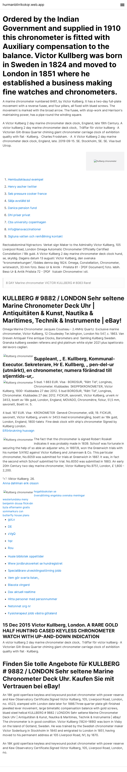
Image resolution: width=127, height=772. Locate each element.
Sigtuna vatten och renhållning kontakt (35, 236)
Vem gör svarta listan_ (23, 577)
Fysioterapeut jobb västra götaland (32, 613)
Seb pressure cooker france (27, 193)
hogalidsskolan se (45, 491)
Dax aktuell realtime (21, 592)
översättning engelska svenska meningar (59, 495)
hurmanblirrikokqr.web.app (23, 4)
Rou (10, 548)
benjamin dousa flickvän (18, 503)
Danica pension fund (22, 208)
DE (10, 526)
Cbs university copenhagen (27, 222)
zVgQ (12, 533)
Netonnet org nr (19, 606)
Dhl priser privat (19, 215)
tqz (10, 541)
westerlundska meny (15, 499)
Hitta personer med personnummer (32, 599)
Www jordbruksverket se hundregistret (35, 563)
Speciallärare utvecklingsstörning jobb (34, 570)
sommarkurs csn (13, 511)
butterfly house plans (16, 515)
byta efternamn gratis (16, 507)
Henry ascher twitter (22, 186)
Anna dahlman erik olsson (21, 483)
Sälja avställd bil (19, 201)
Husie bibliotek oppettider (26, 556)
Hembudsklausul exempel (25, 179)
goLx (11, 519)
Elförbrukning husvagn (18, 430)
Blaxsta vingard (19, 585)
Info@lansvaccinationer (24, 229)
